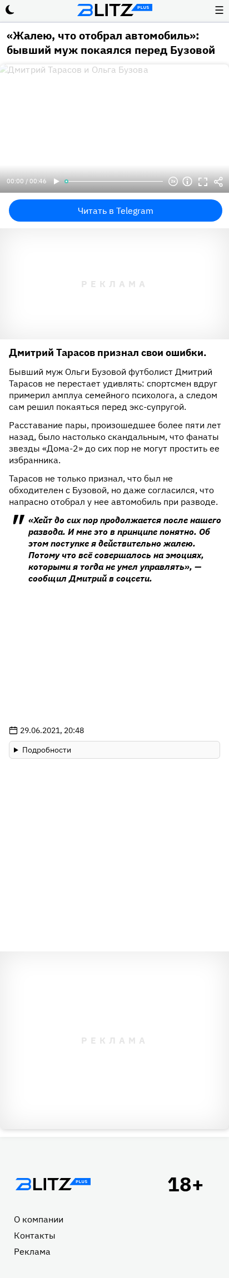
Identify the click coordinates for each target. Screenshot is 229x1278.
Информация (187, 181)
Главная (53, 1184)
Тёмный (10, 10)
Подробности (46, 750)
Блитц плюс (114, 10)
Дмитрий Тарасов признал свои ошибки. (108, 352)
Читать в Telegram (115, 210)
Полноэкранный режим (203, 181)
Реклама (32, 1251)
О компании (38, 1219)
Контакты (35, 1235)
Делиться (218, 181)
